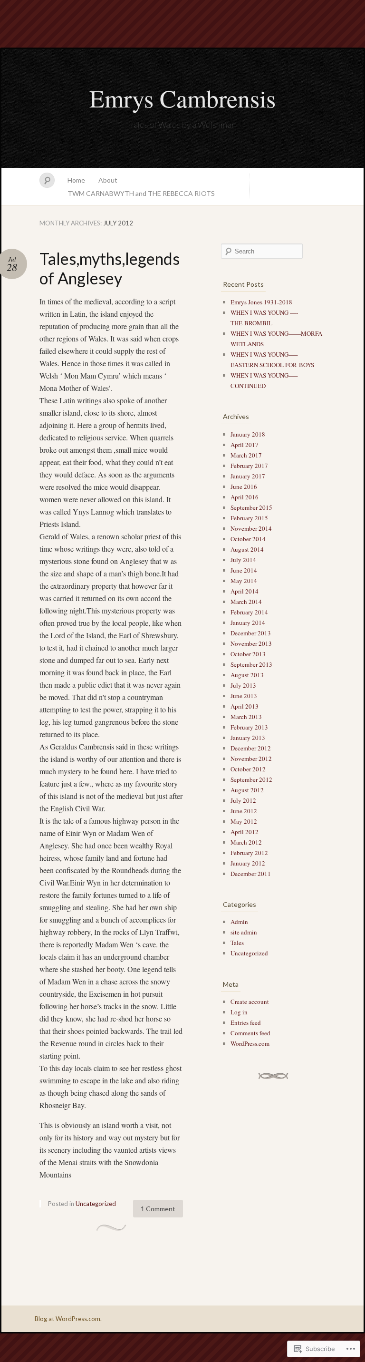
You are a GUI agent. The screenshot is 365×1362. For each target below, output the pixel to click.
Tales (237, 942)
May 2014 (244, 580)
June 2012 (244, 811)
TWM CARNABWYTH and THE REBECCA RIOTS (141, 193)
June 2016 (244, 486)
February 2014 (249, 612)
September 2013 (251, 664)
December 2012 (251, 748)
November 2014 (251, 528)
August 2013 (247, 675)
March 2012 (246, 842)
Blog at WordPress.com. (68, 1319)
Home (76, 180)
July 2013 (243, 685)
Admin (239, 921)
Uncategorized (96, 1203)
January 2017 (248, 476)
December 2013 (251, 633)
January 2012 (248, 863)
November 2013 (251, 643)
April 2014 (245, 591)
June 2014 (244, 570)
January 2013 (248, 737)
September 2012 (251, 779)
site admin (244, 932)
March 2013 (246, 716)
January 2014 (248, 622)
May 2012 (244, 821)
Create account (250, 1001)
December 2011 (251, 873)
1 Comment (158, 1209)
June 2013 (244, 695)
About (107, 180)
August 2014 (247, 549)
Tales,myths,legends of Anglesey (109, 268)
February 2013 (249, 727)
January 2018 (248, 434)
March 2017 (246, 455)
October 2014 (248, 539)
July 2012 (243, 800)
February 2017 (249, 465)
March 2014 (246, 601)
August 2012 (247, 790)
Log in (239, 1012)
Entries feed (246, 1022)
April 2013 (245, 706)
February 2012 (249, 852)
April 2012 (245, 831)
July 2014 (243, 559)
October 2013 (248, 654)
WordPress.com (250, 1043)
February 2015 (249, 518)
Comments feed (250, 1033)
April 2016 (245, 497)
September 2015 (251, 507)
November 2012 (251, 758)
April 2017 (245, 444)
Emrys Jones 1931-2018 (261, 302)
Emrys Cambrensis (182, 98)
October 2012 (248, 769)
